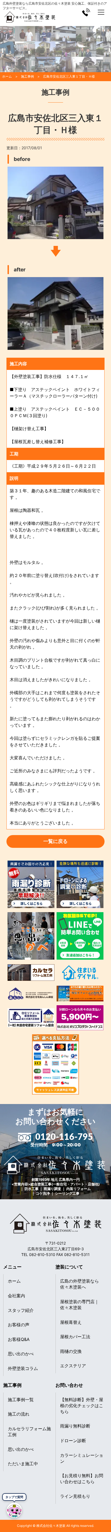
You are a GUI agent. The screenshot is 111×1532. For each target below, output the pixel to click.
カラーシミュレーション (81, 1458)
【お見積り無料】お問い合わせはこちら (81, 1478)
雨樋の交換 (71, 1351)
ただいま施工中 (23, 1463)
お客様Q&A (19, 1339)
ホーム (14, 1281)
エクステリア (73, 1365)
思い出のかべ (21, 1353)
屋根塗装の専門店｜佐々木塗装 (79, 1304)
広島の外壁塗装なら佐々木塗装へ (79, 1284)
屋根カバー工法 (75, 1336)
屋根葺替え (71, 1322)
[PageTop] (105, 1514)
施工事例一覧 (21, 1399)
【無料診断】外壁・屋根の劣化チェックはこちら (81, 1405)
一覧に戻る (55, 841)
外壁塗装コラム (23, 1368)
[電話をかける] (86, 12)
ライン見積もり (75, 1496)
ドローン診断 (73, 1440)
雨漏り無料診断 (75, 1426)
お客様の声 (18, 1324)
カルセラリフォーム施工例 (29, 1431)
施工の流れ (18, 1414)
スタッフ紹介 (21, 1310)
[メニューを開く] (101, 12)
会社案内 (16, 1295)
